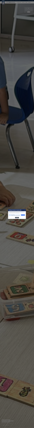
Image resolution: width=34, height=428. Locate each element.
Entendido (17, 217)
